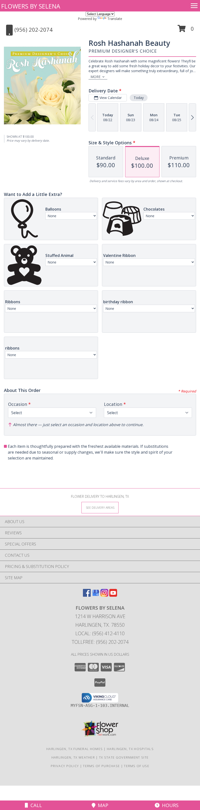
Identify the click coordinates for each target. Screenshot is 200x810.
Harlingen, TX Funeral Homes (74, 749)
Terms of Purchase (101, 766)
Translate (114, 18)
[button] (186, 30)
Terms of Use (136, 766)
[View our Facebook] (87, 595)
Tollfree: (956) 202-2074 (100, 642)
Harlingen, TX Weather (73, 757)
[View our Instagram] (104, 595)
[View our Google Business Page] (96, 595)
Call (35, 805)
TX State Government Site (124, 757)
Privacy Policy (65, 766)
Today (139, 97)
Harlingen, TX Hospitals (130, 749)
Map (101, 805)
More (95, 76)
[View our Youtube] (113, 595)
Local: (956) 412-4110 (100, 633)
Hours (169, 805)
